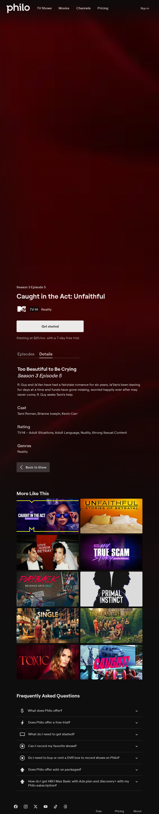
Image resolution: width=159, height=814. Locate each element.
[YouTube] (45, 806)
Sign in (145, 8)
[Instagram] (25, 806)
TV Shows (44, 8)
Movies (64, 8)
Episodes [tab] (25, 353)
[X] (35, 806)
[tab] (45, 354)
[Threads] (65, 806)
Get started (50, 326)
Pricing (103, 8)
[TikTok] (55, 806)
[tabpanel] (79, 410)
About (137, 811)
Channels (83, 8)
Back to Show (36, 467)
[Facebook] (15, 806)
